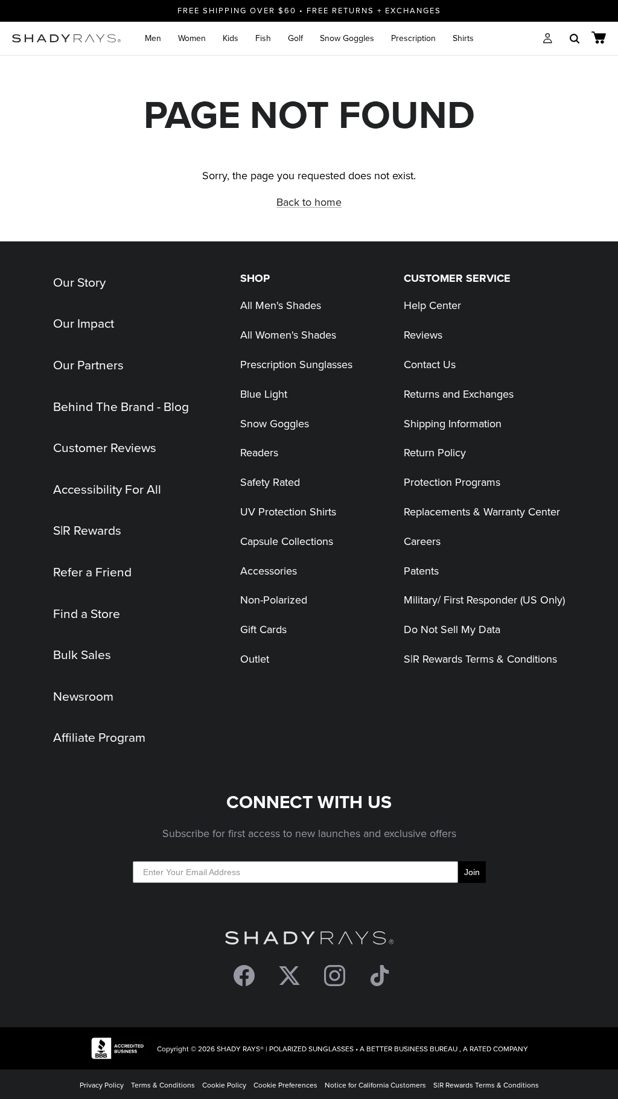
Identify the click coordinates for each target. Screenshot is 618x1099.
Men (153, 38)
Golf (295, 38)
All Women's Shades (288, 334)
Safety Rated (270, 481)
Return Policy (435, 452)
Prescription (413, 38)
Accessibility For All (107, 489)
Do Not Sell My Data (452, 629)
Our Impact (83, 323)
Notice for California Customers (375, 1085)
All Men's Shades (280, 305)
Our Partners (88, 364)
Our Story (79, 282)
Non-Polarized (273, 599)
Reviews (423, 334)
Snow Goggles (347, 38)
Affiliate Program (99, 737)
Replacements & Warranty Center (482, 511)
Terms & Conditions (163, 1085)
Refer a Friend (92, 571)
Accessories (268, 570)
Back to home (309, 201)
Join (472, 872)
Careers (422, 541)
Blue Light (263, 393)
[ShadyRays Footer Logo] (309, 940)
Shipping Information (453, 423)
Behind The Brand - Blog (121, 406)
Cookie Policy (224, 1085)
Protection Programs (452, 481)
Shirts (463, 38)
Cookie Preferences (285, 1085)
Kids (230, 38)
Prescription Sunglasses (296, 364)
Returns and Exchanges (459, 393)
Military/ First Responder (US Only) (484, 599)
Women (192, 38)
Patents (421, 570)
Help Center (432, 305)
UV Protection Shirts (288, 511)
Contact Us (430, 364)
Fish (263, 38)
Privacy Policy (102, 1085)
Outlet (254, 658)
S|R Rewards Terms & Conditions (480, 658)
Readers (259, 452)
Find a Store (86, 613)
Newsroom (83, 696)
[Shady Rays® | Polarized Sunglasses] (66, 38)
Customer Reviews (104, 447)
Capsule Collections (286, 541)
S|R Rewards (87, 530)
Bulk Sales (82, 654)
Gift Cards (263, 629)
